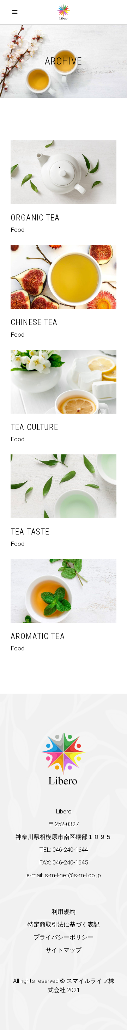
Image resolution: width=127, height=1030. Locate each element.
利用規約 (63, 911)
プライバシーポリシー (63, 937)
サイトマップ (63, 949)
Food (17, 229)
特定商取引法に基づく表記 (63, 924)
